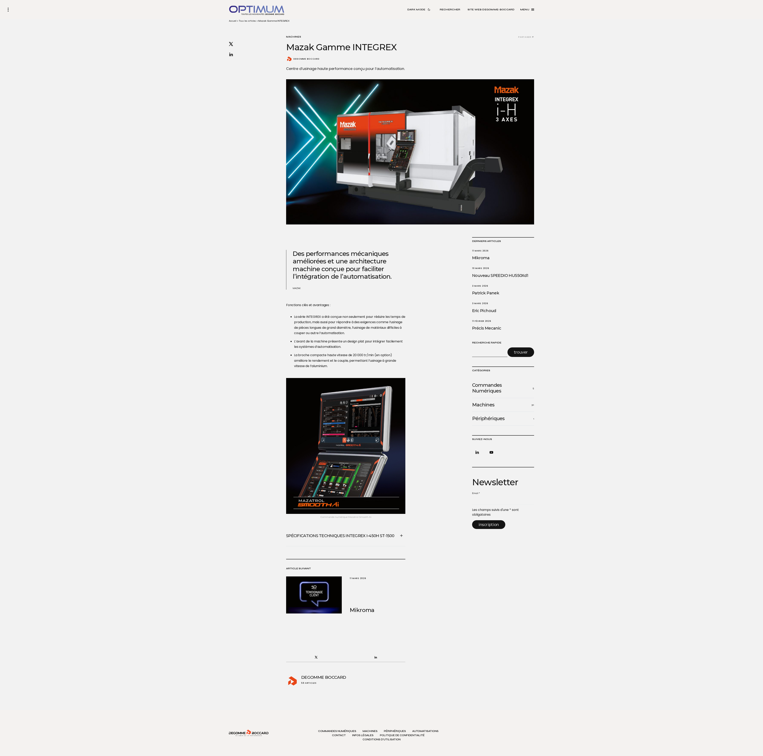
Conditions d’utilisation (382, 739)
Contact (339, 735)
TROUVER (521, 352)
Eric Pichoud (484, 310)
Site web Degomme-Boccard (491, 9)
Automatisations (425, 731)
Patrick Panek (485, 293)
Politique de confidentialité (402, 735)
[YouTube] (490, 452)
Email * (476, 493)
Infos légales (363, 735)
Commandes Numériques (337, 731)
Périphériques (395, 731)
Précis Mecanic (486, 328)
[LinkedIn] (478, 452)
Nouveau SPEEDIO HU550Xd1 (500, 275)
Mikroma (481, 257)
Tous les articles (247, 20)
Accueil (232, 20)
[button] (8, 9)
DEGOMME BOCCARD (306, 59)
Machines (293, 37)
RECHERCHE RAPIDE (486, 342)
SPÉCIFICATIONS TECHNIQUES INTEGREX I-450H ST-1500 (340, 535)
